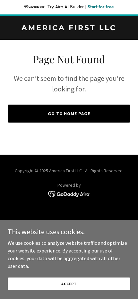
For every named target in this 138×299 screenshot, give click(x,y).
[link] (69, 28)
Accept (69, 283)
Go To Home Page (69, 113)
